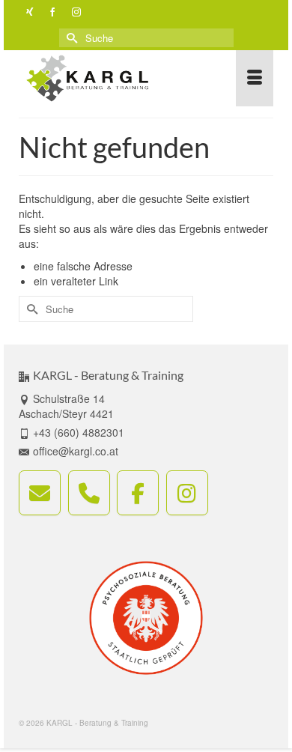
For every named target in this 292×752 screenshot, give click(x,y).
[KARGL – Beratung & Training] (111, 78)
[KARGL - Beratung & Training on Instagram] (187, 492)
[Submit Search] (70, 37)
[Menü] (254, 78)
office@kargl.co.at (75, 450)
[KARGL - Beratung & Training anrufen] (89, 492)
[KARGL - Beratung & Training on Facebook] (138, 492)
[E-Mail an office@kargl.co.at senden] (40, 492)
